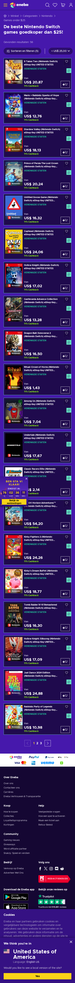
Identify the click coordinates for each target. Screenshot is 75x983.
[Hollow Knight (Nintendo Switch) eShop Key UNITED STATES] (37, 277)
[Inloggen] (71, 5)
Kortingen (9, 825)
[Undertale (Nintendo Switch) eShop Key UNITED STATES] (37, 447)
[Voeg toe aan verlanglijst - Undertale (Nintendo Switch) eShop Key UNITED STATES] (67, 436)
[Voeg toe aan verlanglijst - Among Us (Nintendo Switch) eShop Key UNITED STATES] (67, 402)
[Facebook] (40, 868)
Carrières (8, 792)
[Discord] (56, 868)
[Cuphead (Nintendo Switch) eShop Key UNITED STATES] (37, 243)
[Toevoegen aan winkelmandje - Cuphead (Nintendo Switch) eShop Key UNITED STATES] (65, 254)
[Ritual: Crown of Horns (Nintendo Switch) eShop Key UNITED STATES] (37, 379)
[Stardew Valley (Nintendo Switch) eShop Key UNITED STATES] (37, 141)
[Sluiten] (71, 942)
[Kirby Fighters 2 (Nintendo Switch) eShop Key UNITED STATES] (37, 549)
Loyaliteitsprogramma (15, 820)
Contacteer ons (12, 788)
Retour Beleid (45, 825)
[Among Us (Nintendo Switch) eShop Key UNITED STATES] (37, 413)
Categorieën (30, 16)
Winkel (15, 16)
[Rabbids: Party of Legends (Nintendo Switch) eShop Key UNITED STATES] (37, 719)
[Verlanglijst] (55, 5)
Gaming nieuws (12, 840)
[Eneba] (19, 5)
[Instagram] (51, 868)
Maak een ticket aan (48, 820)
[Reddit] (62, 868)
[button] (48, 743)
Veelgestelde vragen (49, 812)
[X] (46, 868)
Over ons (8, 783)
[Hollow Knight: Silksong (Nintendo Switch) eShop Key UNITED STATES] (37, 651)
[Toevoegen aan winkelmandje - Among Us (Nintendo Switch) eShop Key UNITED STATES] (65, 424)
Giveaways (9, 844)
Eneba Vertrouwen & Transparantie (22, 796)
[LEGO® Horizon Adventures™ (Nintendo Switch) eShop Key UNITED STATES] (37, 515)
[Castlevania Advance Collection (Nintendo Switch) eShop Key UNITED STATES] (37, 311)
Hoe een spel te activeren (51, 816)
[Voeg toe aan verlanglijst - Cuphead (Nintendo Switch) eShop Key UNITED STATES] (67, 232)
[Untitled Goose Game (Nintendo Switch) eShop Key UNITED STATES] (37, 209)
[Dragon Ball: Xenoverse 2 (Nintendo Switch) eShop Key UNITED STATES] (37, 345)
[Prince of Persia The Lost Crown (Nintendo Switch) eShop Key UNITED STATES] (37, 175)
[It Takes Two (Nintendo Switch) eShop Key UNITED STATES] (37, 73)
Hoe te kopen (11, 812)
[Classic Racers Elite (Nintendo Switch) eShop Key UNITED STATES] (37, 481)
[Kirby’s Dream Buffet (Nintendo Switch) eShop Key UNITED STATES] (37, 583)
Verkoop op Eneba (14, 868)
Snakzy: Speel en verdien (17, 853)
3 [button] (41, 743)
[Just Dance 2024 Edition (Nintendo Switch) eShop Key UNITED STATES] (37, 685)
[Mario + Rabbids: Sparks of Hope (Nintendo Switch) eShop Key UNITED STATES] (37, 107)
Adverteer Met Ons (13, 873)
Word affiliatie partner (15, 849)
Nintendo (47, 16)
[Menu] (5, 5)
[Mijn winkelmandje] (63, 5)
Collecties (9, 816)
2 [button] (37, 743)
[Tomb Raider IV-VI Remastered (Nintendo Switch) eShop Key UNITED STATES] (37, 617)
